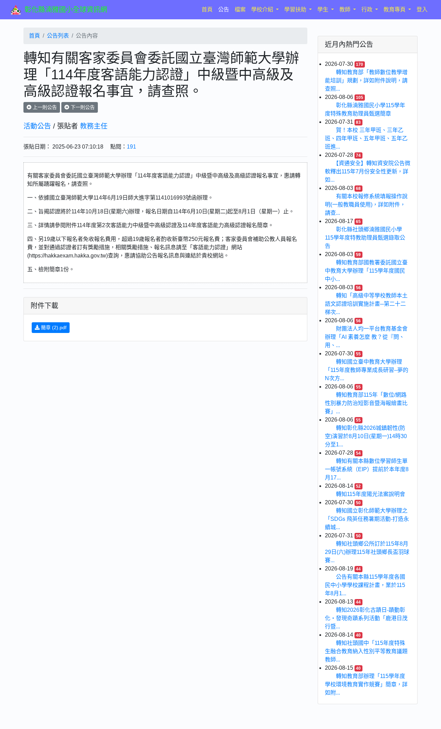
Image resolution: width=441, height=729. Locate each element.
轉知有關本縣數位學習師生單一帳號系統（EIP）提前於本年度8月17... (367, 469)
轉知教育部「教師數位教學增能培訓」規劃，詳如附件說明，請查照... (366, 80)
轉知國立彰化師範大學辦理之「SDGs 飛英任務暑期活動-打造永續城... (367, 519)
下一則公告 (82, 107)
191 (131, 147)
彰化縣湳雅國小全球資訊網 (65, 9)
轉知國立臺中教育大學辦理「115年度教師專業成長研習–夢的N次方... (366, 370)
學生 (323, 9)
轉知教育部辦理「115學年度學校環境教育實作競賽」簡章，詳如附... (366, 684)
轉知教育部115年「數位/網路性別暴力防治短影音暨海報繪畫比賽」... (366, 403)
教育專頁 (395, 9)
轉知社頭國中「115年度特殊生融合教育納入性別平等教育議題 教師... (366, 651)
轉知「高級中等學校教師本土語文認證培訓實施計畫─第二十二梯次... (366, 304)
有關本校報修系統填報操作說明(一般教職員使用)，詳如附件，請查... (366, 204)
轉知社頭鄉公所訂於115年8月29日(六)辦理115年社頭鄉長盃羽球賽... (367, 552)
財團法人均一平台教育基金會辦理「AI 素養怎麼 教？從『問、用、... (366, 337)
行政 (367, 9)
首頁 (208, 9)
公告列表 (58, 36)
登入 (422, 9)
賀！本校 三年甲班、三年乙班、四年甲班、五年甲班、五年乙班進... (366, 138)
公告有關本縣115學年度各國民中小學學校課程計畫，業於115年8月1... (365, 585)
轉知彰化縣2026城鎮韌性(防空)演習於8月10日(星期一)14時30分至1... (366, 436)
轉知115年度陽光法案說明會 (370, 494)
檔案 (240, 9)
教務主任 (93, 126)
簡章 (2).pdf (53, 327)
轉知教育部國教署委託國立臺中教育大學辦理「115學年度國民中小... (366, 271)
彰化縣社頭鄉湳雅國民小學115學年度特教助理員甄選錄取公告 (365, 237)
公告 (223, 9)
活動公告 (37, 126)
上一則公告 (44, 107)
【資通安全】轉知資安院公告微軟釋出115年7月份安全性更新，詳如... (367, 171)
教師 (345, 9)
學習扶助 (296, 9)
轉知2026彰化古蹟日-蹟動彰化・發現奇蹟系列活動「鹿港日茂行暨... (366, 618)
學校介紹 (263, 9)
